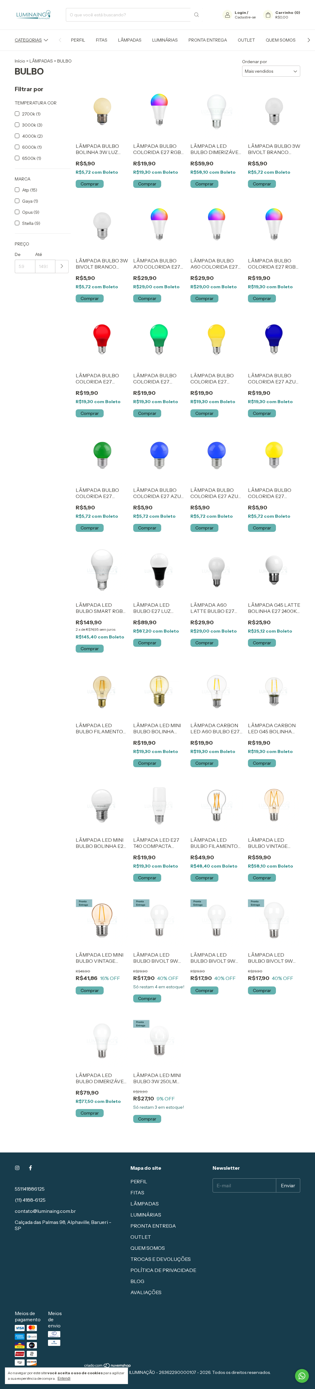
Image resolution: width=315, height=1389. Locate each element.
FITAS (101, 40)
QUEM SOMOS (281, 40)
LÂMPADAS (130, 40)
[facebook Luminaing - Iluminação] (30, 1168)
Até (38, 254)
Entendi (64, 1378)
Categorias (28, 40)
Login (240, 12)
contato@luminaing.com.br (45, 1211)
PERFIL (78, 40)
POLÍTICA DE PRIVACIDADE (163, 1270)
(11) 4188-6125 (30, 1200)
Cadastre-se (245, 17)
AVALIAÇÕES (145, 1292)
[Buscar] (196, 15)
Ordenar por (254, 61)
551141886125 (30, 1189)
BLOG (137, 1281)
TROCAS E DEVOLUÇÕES (160, 1259)
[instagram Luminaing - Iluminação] (17, 1168)
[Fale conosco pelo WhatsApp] (302, 1376)
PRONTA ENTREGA (208, 40)
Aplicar (62, 266)
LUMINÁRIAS (165, 40)
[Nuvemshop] (108, 1367)
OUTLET (246, 40)
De (18, 254)
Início (20, 61)
